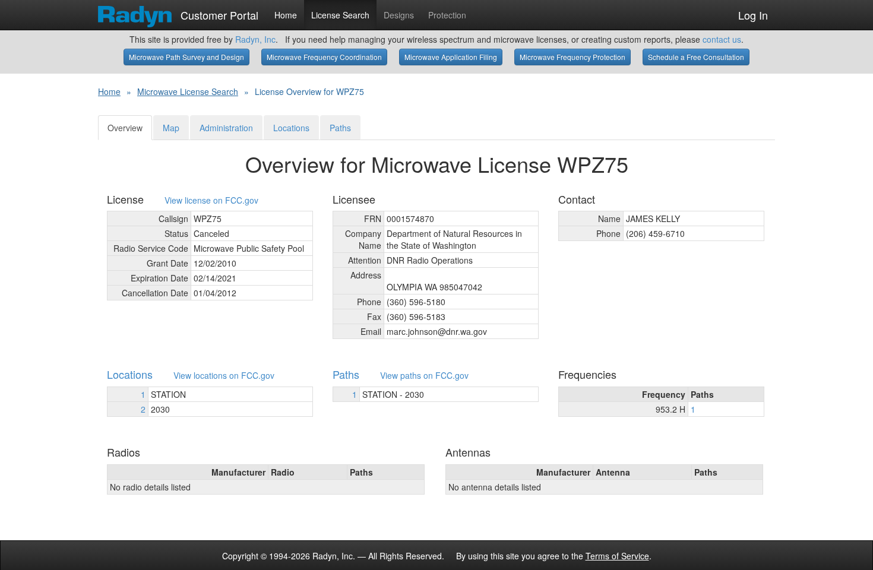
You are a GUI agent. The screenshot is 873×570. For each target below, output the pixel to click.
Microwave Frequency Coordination (324, 57)
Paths (340, 128)
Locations (291, 128)
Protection (447, 15)
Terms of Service (617, 556)
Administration (226, 128)
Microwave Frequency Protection (572, 57)
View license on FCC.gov (211, 200)
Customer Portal (218, 12)
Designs (399, 15)
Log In (753, 15)
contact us (722, 39)
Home (285, 15)
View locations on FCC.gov (223, 375)
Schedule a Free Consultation (696, 57)
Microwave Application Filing (450, 57)
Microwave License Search (187, 91)
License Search (340, 15)
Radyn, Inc (255, 39)
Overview (125, 128)
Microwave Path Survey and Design (186, 57)
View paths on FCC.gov (424, 375)
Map (171, 128)
